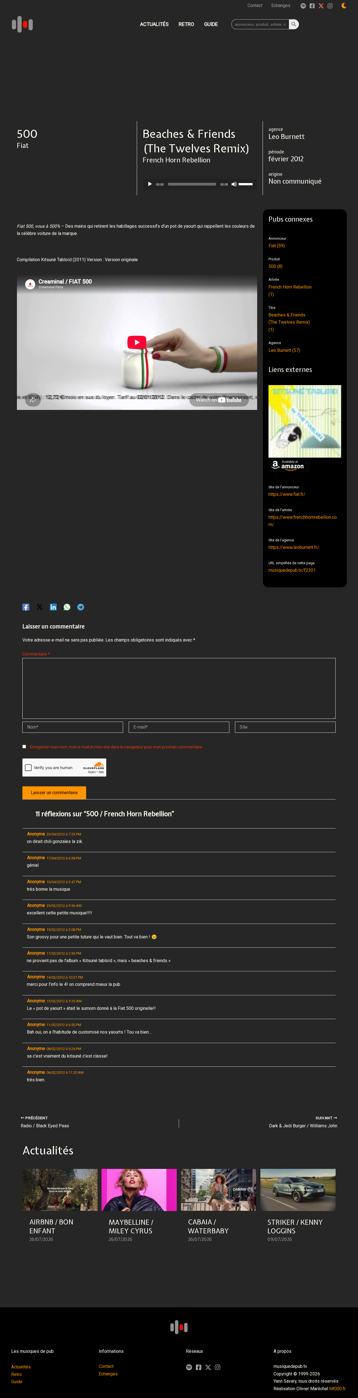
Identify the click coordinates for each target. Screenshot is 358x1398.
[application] (200, 184)
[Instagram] (330, 6)
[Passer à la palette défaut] (344, 5)
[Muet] (234, 184)
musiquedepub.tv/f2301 (292, 570)
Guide (16, 1381)
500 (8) (275, 266)
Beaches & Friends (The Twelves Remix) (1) (289, 322)
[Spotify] (303, 6)
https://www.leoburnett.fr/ (293, 547)
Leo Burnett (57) (284, 350)
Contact (106, 1366)
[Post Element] (60, 1209)
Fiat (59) (276, 245)
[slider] (246, 184)
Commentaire (36, 654)
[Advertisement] (179, 79)
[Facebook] (312, 6)
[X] (208, 1367)
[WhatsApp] (66, 607)
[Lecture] (150, 184)
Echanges (108, 1374)
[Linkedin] (53, 607)
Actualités (21, 1367)
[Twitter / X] (321, 6)
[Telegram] (80, 607)
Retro (16, 1374)
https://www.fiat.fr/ (286, 494)
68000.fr (337, 1388)
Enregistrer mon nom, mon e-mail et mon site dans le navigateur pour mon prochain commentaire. (116, 747)
